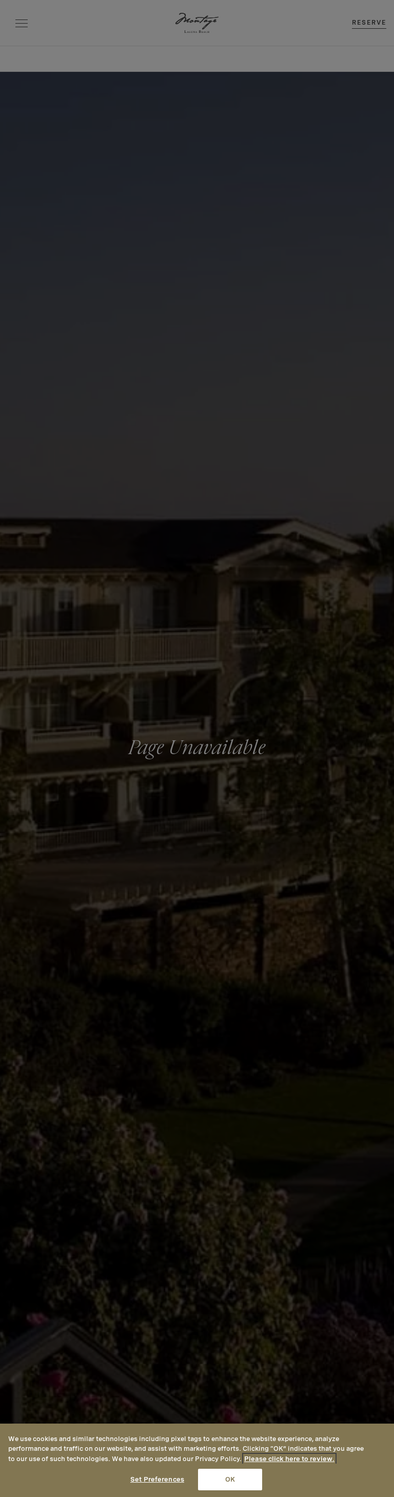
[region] (197, 1460)
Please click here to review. (289, 1459)
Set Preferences (157, 1479)
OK (230, 1479)
